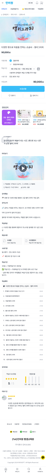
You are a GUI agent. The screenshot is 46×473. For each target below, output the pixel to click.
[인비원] (9, 3)
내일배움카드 (14, 9)
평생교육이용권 (29, 9)
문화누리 (22, 14)
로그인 (30, 3)
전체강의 (4, 9)
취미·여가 (14, 14)
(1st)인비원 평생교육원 (23, 439)
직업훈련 (40, 9)
